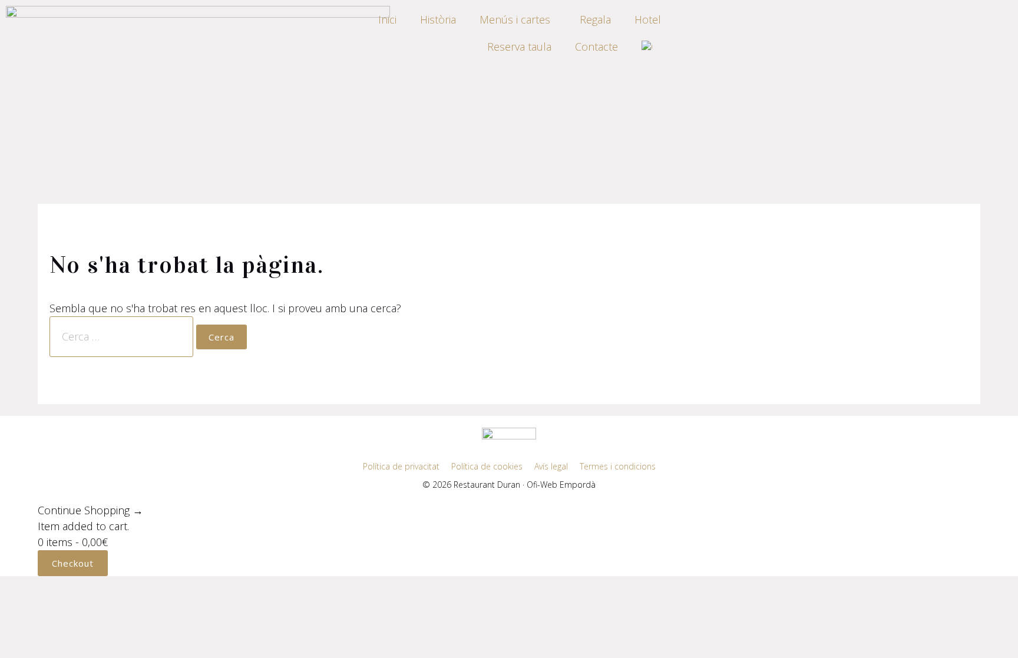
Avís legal (551, 466)
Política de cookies (487, 466)
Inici (387, 19)
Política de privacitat (401, 466)
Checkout (73, 563)
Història (438, 19)
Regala (595, 19)
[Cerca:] (122, 336)
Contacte (596, 46)
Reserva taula (519, 46)
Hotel (647, 19)
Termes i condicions (618, 466)
